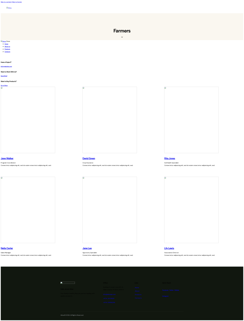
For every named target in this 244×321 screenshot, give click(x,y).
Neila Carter (7, 248)
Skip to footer (17, 2)
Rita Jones (169, 158)
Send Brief (4, 76)
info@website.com (6, 66)
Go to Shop (4, 85)
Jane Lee (87, 248)
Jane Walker (7, 158)
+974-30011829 (108, 298)
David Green (89, 158)
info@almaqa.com (109, 294)
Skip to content (6, 2)
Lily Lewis (169, 248)
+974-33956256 (109, 302)
